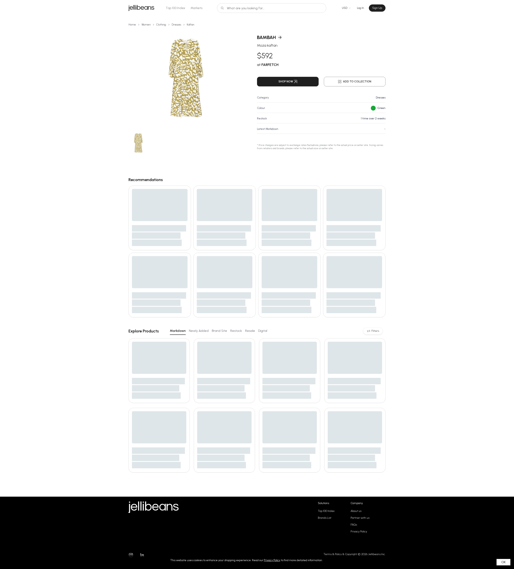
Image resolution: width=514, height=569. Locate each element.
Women (146, 24)
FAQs (354, 524)
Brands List (324, 518)
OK (503, 562)
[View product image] (186, 78)
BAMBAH (266, 37)
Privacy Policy (359, 531)
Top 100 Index (175, 8)
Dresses (176, 24)
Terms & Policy (332, 554)
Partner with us (360, 518)
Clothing (161, 24)
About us (356, 511)
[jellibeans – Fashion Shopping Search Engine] (141, 8)
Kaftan (190, 24)
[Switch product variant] (138, 143)
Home (132, 24)
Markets (196, 8)
